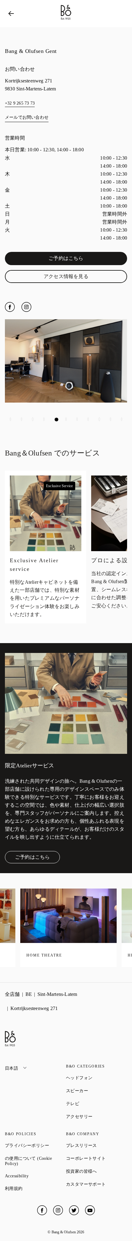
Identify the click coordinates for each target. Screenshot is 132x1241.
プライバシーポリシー (35, 1145)
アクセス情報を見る (79, 278)
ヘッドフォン (96, 1077)
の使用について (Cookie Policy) (33, 1161)
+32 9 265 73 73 (20, 103)
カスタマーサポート (96, 1184)
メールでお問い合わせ (27, 117)
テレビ (94, 1103)
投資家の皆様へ (96, 1171)
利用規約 (35, 1188)
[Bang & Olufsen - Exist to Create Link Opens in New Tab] (66, 19)
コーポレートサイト (96, 1158)
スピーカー (96, 1090)
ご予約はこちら (81, 260)
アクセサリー (96, 1116)
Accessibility (35, 1176)
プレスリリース (96, 1145)
